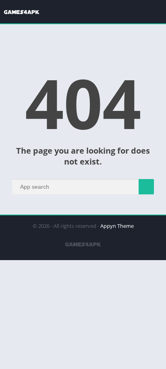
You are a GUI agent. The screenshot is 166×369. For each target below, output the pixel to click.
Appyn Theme (117, 225)
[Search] (146, 186)
